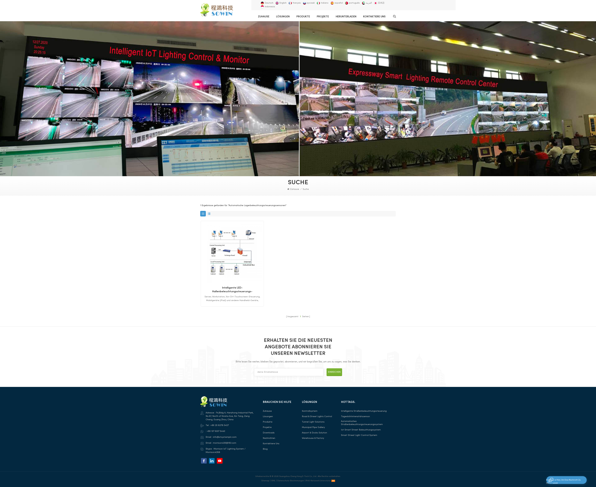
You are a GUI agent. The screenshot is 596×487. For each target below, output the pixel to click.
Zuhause (263, 16)
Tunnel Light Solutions (313, 422)
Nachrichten (269, 438)
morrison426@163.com (224, 443)
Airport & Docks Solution (314, 433)
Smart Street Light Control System (359, 435)
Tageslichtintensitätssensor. (355, 417)
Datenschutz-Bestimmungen (290, 481)
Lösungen (283, 16)
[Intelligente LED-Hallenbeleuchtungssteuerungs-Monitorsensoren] (232, 252)
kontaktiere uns (374, 16)
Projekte (323, 16)
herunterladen (346, 16)
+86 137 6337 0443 (216, 431)
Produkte (303, 16)
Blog (265, 449)
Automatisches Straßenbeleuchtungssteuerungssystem (362, 422)
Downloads (269, 433)
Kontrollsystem (309, 411)
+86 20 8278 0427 (219, 425)
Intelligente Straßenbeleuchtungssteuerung (364, 411)
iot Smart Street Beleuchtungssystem (361, 430)
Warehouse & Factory (313, 438)
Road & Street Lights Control (317, 417)
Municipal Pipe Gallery (313, 427)
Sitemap (265, 481)
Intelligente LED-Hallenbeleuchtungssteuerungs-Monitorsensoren (232, 290)
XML (273, 481)
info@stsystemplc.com (225, 437)
